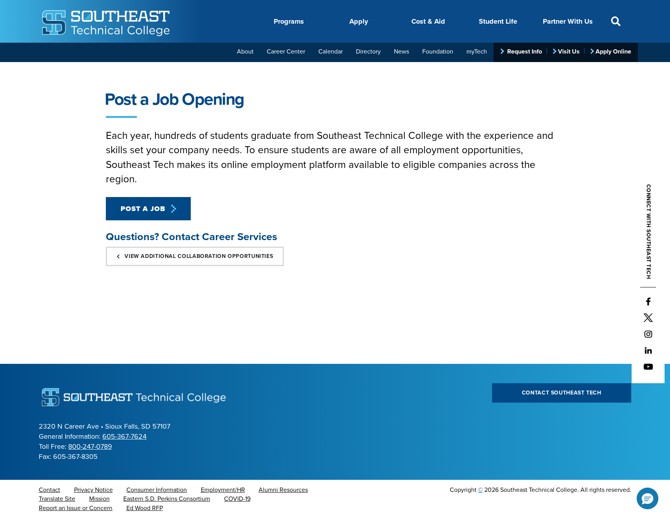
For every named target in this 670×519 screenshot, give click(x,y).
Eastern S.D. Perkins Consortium (166, 499)
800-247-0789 (90, 446)
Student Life (498, 21)
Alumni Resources (283, 490)
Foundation (437, 51)
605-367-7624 (124, 436)
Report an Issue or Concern (75, 508)
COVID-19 (237, 499)
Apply (358, 21)
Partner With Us (568, 21)
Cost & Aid (428, 21)
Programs (289, 21)
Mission (99, 499)
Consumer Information (156, 490)
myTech (476, 51)
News (401, 51)
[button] (647, 498)
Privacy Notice (93, 490)
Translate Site (57, 499)
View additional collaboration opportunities (198, 256)
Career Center (286, 51)
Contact (49, 490)
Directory (368, 51)
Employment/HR (223, 490)
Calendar (330, 51)
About (245, 51)
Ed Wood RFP (144, 508)
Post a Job (143, 208)
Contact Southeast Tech (561, 392)
